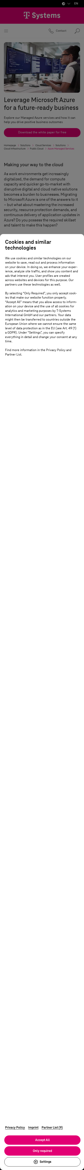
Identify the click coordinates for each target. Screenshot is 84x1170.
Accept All (42, 1140)
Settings (45, 1162)
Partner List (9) (52, 1127)
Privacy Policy (15, 1127)
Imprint (33, 1127)
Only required (42, 1151)
